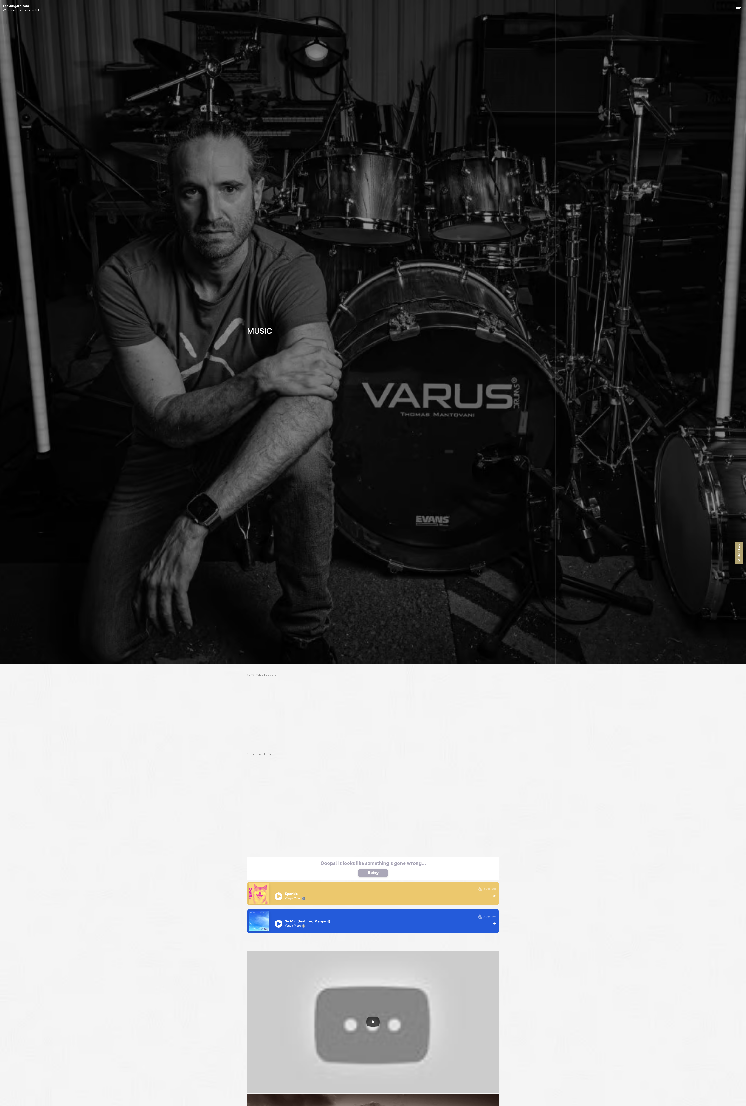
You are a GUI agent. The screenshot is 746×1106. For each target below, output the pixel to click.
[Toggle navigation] (738, 7)
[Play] (373, 1022)
